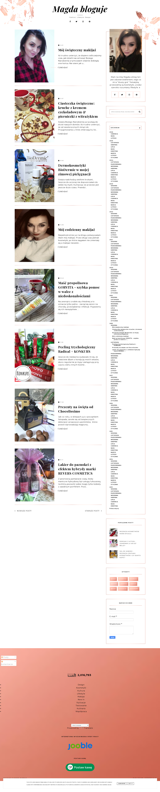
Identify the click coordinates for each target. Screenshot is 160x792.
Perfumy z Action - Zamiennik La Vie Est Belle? (128, 543)
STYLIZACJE (122, 589)
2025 (111, 141)
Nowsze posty (24, 511)
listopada (115, 142)
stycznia (114, 157)
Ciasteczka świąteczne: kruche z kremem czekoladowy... (127, 330)
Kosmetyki (81, 688)
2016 (111, 403)
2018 (111, 323)
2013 (111, 487)
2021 (111, 239)
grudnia (114, 185)
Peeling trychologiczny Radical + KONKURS (76, 349)
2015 (111, 431)
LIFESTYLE (123, 584)
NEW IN (113, 589)
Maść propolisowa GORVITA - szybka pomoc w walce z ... (125, 339)
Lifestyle (81, 694)
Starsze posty (92, 511)
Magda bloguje (80, 8)
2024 (111, 160)
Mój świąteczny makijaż (77, 50)
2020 (111, 267)
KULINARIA (133, 579)
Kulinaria (81, 708)
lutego (113, 138)
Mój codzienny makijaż (76, 229)
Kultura (81, 691)
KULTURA (114, 584)
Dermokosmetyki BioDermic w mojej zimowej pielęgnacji (74, 169)
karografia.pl (151, 777)
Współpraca (81, 711)
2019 (111, 295)
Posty (6, 657)
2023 (111, 184)
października (116, 164)
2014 (111, 459)
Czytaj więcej (62, 67)
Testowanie (81, 706)
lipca (113, 147)
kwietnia (114, 151)
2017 (111, 375)
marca (113, 153)
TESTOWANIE (134, 589)
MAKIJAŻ (133, 584)
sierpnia (114, 145)
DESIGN (113, 579)
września (114, 166)
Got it (131, 783)
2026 (111, 132)
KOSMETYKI (123, 579)
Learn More (121, 783)
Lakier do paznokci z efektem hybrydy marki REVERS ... (126, 350)
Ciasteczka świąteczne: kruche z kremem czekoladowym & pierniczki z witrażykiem (78, 110)
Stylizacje (81, 703)
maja (113, 136)
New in (81, 700)
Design (81, 685)
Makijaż (81, 697)
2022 (111, 212)
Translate (88, 728)
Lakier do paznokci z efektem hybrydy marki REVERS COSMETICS (77, 468)
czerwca (114, 134)
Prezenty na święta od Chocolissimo (75, 409)
